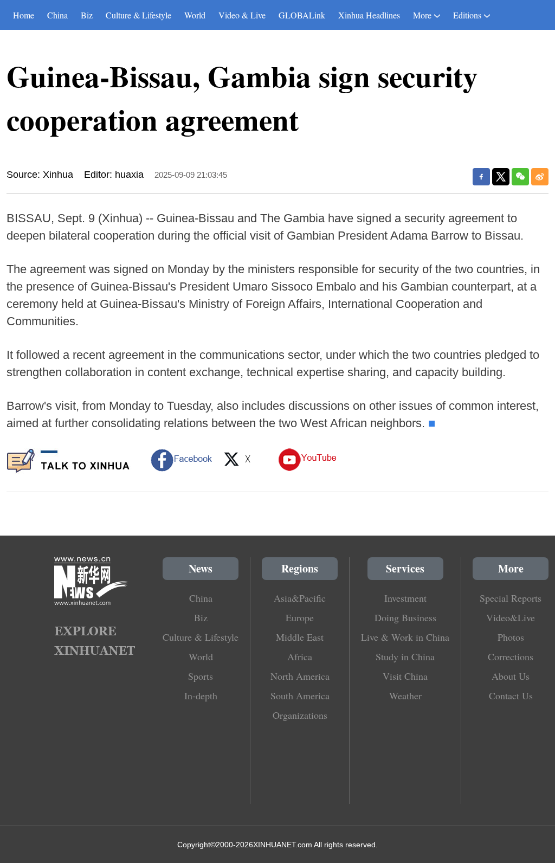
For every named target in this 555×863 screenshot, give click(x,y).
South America (300, 695)
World (194, 15)
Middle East (300, 636)
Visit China (405, 675)
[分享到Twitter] (500, 176)
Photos (511, 636)
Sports (200, 675)
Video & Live (242, 15)
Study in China (405, 656)
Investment (405, 597)
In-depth (200, 695)
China (57, 15)
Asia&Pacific (300, 597)
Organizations (300, 715)
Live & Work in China (405, 636)
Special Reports (510, 597)
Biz (87, 15)
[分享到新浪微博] (539, 176)
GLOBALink (302, 15)
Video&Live (510, 617)
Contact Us (511, 695)
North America (300, 675)
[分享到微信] (520, 176)
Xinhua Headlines (369, 15)
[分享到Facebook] (481, 176)
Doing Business (405, 617)
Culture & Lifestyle (138, 15)
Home (23, 15)
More (422, 15)
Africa (299, 656)
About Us (511, 675)
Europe (300, 617)
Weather (405, 695)
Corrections (510, 656)
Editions (467, 15)
